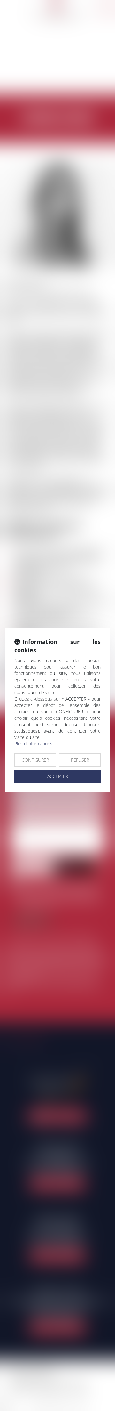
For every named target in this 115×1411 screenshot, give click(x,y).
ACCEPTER (57, 776)
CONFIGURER (35, 760)
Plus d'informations (33, 744)
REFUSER (80, 760)
